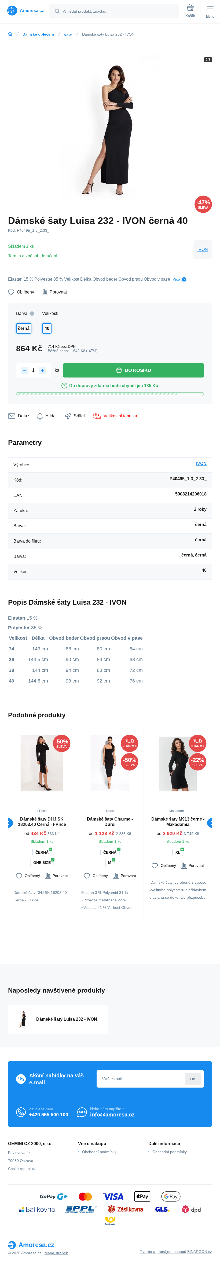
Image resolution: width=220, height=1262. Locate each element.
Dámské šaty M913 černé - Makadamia (177, 822)
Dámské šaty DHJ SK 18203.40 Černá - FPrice (42, 822)
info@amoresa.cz (112, 1115)
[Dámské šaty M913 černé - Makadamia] (177, 763)
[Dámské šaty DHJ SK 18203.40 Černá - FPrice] (41, 763)
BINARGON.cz (199, 1251)
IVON (202, 249)
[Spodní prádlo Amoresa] (10, 34)
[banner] (25, 10)
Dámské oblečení (38, 34)
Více (176, 279)
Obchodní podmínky (99, 1152)
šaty (68, 34)
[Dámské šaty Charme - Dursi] (109, 763)
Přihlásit (193, 1079)
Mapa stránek (56, 1253)
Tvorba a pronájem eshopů (163, 1251)
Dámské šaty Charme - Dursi (110, 822)
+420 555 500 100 (48, 1114)
